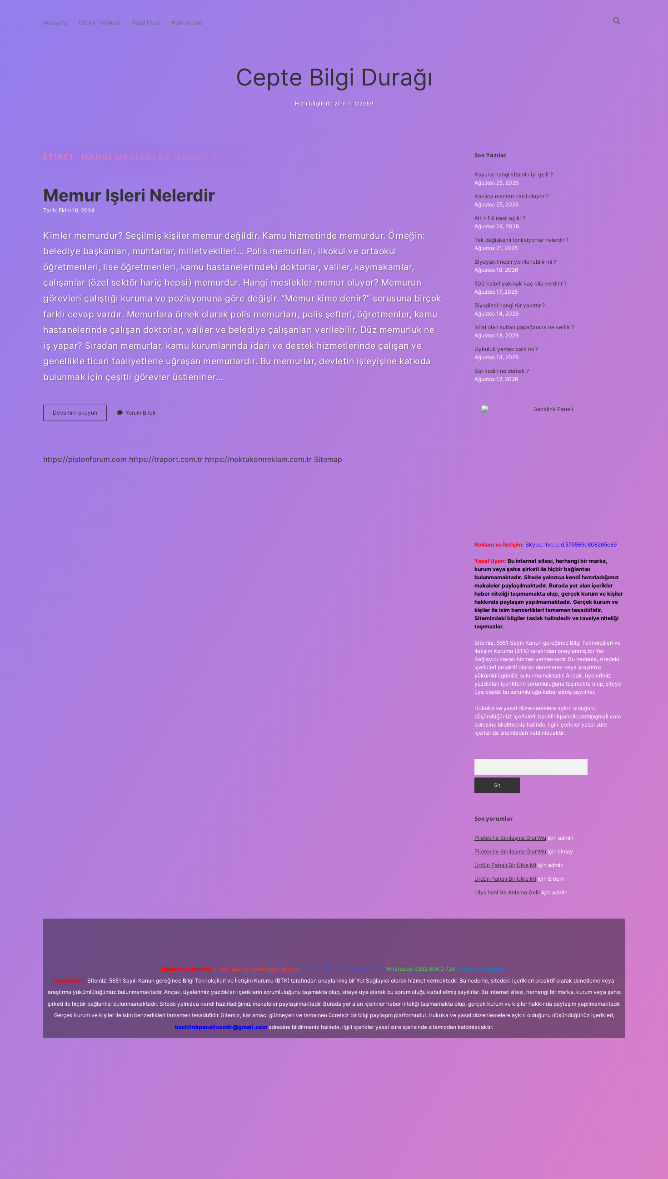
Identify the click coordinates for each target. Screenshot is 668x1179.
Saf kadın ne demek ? (501, 370)
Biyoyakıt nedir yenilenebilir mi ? (515, 261)
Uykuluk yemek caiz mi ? (506, 349)
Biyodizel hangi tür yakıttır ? (509, 305)
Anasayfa (55, 22)
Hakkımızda (187, 22)
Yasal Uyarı (146, 22)
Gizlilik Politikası (99, 22)
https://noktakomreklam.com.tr (258, 459)
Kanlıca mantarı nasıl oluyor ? (511, 196)
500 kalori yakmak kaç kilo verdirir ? (520, 283)
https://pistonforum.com (85, 459)
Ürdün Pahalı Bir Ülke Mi (505, 865)
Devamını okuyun (80, 415)
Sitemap (328, 459)
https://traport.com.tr (166, 459)
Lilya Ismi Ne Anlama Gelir (507, 892)
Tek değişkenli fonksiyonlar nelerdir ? (521, 239)
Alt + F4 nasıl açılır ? (499, 218)
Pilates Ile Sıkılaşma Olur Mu (510, 837)
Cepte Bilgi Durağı (334, 77)
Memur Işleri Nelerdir (129, 195)
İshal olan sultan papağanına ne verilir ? (524, 327)
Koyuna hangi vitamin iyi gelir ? (513, 174)
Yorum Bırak (140, 412)
